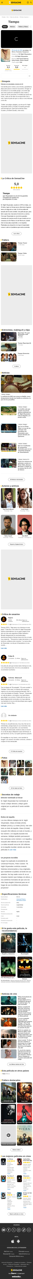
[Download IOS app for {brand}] (13, 1241)
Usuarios (8, 65)
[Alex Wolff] (24, 525)
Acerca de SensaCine (7, 1262)
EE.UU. (18, 897)
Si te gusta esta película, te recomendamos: (14, 929)
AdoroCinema (23, 1254)
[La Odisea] (3, 1161)
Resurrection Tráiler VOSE (24, 1122)
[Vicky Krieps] (24, 498)
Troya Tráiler (24, 1101)
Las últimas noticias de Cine (16, 1064)
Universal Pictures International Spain (21, 899)
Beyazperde (6, 1254)
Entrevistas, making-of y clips (16, 330)
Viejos (6, 1073)
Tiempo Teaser (22, 243)
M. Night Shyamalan (25, 54)
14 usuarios (11, 658)
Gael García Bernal (22, 58)
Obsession (26, 1176)
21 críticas (17, 658)
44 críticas (17, 680)
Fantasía (19, 52)
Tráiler (8, 1173)
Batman (24, 979)
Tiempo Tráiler (22, 253)
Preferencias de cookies (20, 1266)
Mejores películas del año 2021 (18, 980)
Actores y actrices (10, 486)
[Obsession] (19, 1178)
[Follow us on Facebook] (9, 1230)
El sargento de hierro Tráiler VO (8, 1122)
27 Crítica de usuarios (16, 751)
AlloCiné (6, 1251)
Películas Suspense (24, 17)
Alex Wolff (25, 536)
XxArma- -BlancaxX (15, 678)
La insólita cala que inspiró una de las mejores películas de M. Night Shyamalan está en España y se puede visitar (24, 413)
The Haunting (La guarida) (9, 977)
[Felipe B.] (4, 657)
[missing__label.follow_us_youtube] (4, 1230)
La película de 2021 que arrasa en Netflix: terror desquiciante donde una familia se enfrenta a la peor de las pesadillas (16, 398)
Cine (8, 17)
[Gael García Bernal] (8, 498)
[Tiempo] (5, 55)
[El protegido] (24, 943)
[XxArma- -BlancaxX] (4, 679)
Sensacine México (14, 1256)
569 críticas (19, 620)
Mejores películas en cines (16, 1214)
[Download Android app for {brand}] (19, 1241)
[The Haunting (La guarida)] (8, 966)
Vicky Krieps (15, 60)
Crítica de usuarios (11, 614)
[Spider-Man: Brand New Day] (19, 1161)
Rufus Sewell (24, 60)
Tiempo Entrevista (23, 353)
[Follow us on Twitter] (14, 1230)
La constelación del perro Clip (8, 1101)
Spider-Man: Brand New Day (27, 1159)
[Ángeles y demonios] (8, 943)
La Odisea (10, 1159)
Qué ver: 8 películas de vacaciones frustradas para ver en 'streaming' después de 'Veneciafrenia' (25, 449)
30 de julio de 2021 (17, 50)
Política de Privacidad (13, 1264)
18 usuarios (11, 680)
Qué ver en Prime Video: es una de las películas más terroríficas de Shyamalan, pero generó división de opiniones (24, 431)
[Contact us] (29, 1230)
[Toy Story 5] (3, 1178)
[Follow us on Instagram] (19, 1230)
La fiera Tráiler (24, 1144)
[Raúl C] (4, 619)
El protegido (25, 954)
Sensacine (16, 65)
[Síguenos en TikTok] (24, 1230)
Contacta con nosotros (19, 1262)
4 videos (16, 366)
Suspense (25, 52)
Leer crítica (17, 233)
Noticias (6, 373)
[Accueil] (15, 2)
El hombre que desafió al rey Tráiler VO (8, 1144)
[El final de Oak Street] (19, 1195)
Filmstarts (22, 1251)
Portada (3, 17)
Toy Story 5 (10, 1176)
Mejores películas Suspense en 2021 (20, 981)
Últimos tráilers (16, 1149)
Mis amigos (24, 65)
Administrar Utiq (25, 1264)
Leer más (4, 648)
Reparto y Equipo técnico (16, 544)
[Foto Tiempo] (4, 763)
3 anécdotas (19, 907)
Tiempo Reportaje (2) (24, 343)
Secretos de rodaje (11, 794)
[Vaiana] (3, 1195)
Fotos (4, 758)
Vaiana (9, 1193)
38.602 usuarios (10, 620)
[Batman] (24, 967)
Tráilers (5, 240)
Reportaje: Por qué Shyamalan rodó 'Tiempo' (24, 334)
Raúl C (10, 618)
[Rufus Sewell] (8, 525)
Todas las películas (14, 17)
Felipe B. (11, 656)
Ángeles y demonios (8, 954)
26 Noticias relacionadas (16, 479)
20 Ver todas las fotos (16, 788)
